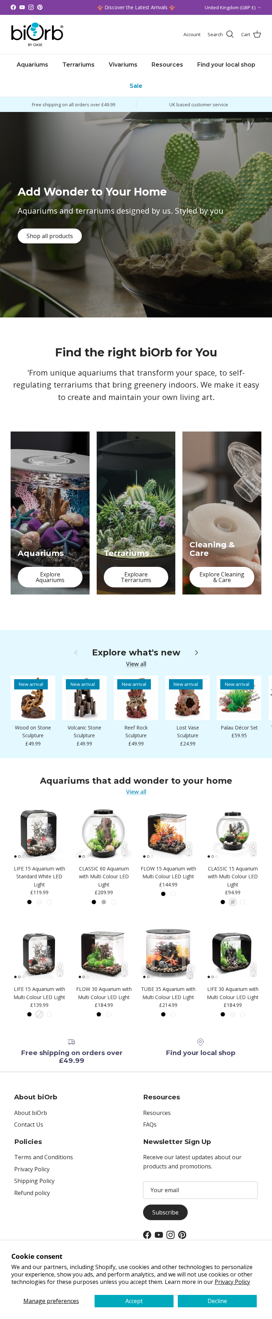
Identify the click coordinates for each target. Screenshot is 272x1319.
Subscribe (165, 1212)
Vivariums (123, 64)
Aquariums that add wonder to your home (136, 781)
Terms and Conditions (43, 1157)
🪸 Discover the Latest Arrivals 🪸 (136, 7)
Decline (217, 1301)
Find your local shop (226, 64)
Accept (134, 1301)
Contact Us (28, 1124)
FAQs (150, 1124)
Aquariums (32, 64)
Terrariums (78, 64)
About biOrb (30, 1113)
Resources (167, 64)
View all (136, 664)
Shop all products (50, 236)
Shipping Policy (34, 1181)
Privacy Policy (232, 1282)
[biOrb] (37, 34)
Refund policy (32, 1193)
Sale (136, 86)
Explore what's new (136, 653)
